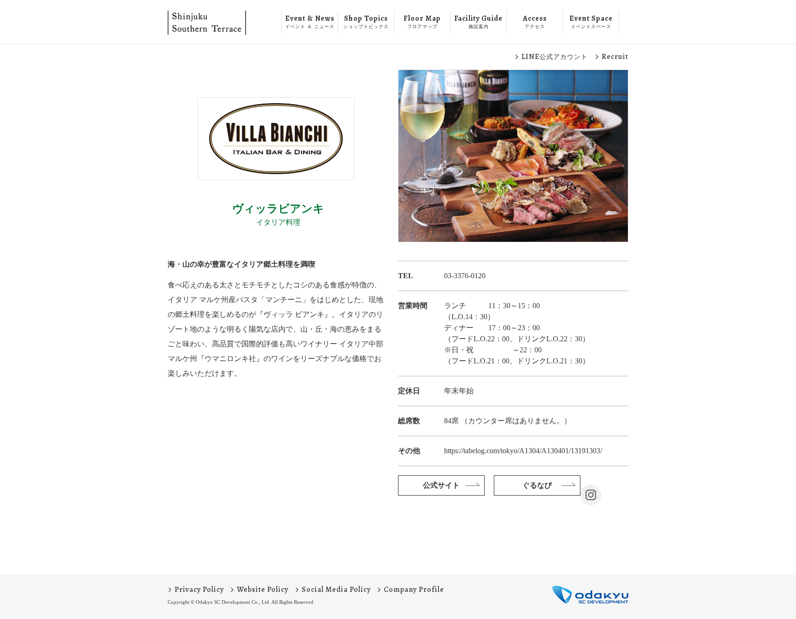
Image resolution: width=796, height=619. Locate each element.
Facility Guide (478, 21)
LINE (554, 56)
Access (535, 21)
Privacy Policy (199, 589)
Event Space (591, 21)
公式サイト (441, 485)
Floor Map (422, 21)
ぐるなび (537, 485)
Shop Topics (366, 21)
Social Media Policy (336, 589)
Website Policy (262, 589)
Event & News (309, 21)
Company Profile (414, 589)
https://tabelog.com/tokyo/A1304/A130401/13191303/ (523, 451)
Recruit (615, 56)
